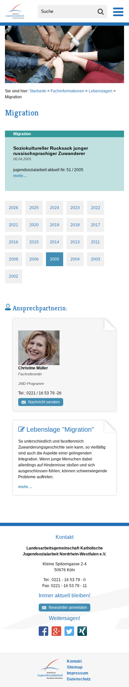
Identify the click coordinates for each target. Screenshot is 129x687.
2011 (95, 242)
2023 (75, 207)
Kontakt (74, 661)
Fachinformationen (67, 91)
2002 (13, 276)
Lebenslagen (100, 91)
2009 (13, 259)
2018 (75, 225)
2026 (13, 207)
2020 (34, 225)
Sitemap (74, 667)
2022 (95, 207)
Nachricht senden (44, 402)
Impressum (77, 673)
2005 (54, 259)
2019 (54, 225)
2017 (95, 225)
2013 (75, 242)
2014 (54, 242)
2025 (34, 207)
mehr (18, 175)
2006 (34, 259)
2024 (54, 207)
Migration (13, 97)
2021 (13, 225)
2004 (75, 259)
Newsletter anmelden (68, 607)
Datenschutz (79, 679)
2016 (13, 242)
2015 (34, 242)
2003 (95, 259)
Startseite (37, 91)
